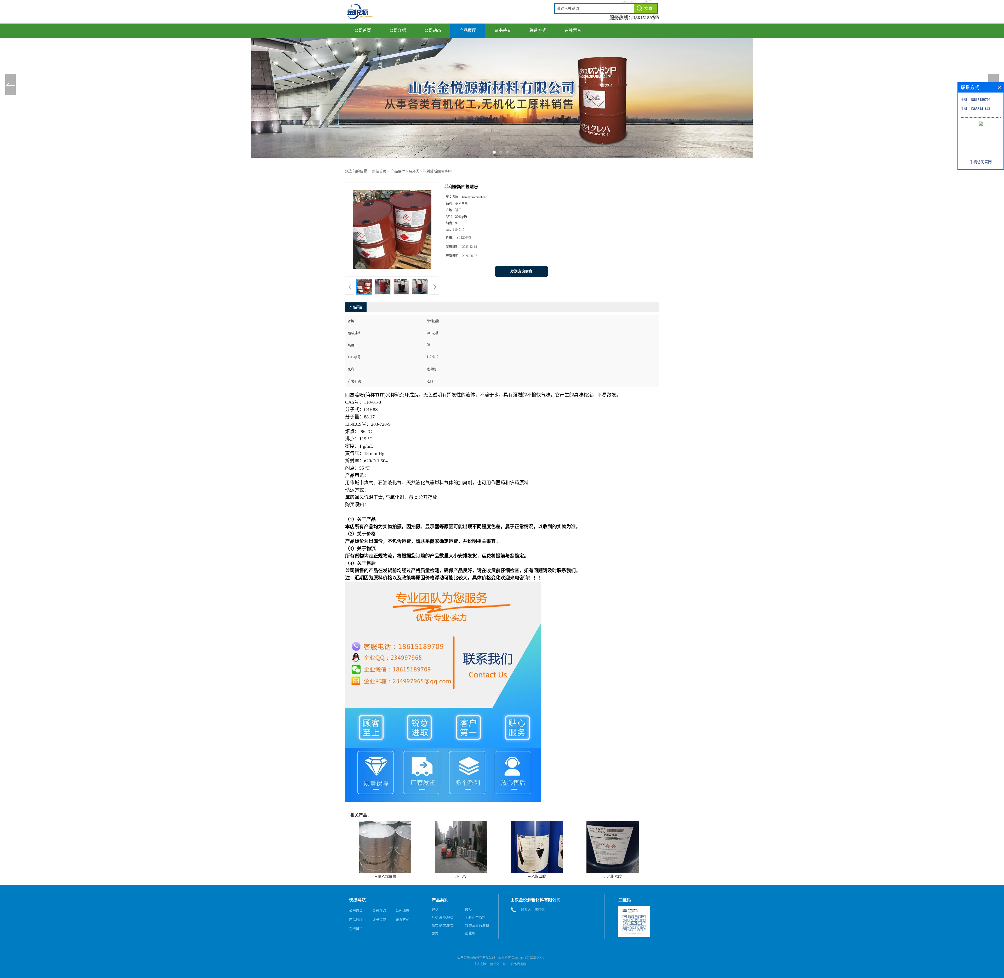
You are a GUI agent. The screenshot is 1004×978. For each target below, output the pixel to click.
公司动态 (432, 30)
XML (540, 957)
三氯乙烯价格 (385, 876)
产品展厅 (467, 30)
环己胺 (460, 876)
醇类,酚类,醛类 (443, 917)
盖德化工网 (498, 964)
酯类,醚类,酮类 (443, 925)
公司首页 (362, 30)
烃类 (435, 910)
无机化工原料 (475, 917)
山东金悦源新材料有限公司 (476, 957)
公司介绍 (397, 30)
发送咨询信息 (521, 271)
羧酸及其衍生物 (477, 925)
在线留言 (572, 30)
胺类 (468, 910)
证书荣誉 (502, 30)
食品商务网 (518, 964)
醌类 (435, 933)
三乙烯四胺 (537, 876)
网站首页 (379, 171)
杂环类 (413, 171)
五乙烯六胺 (612, 876)
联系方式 (537, 30)
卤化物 (470, 933)
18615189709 (646, 17)
